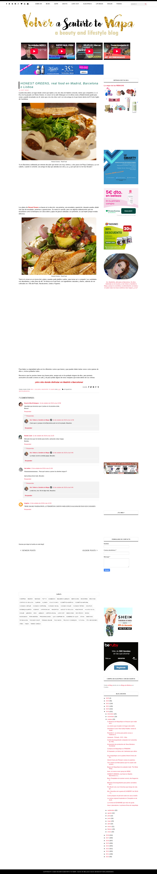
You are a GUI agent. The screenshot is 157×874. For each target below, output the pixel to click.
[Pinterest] (12, 4)
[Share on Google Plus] (96, 387)
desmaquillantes (25, 609)
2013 (107, 848)
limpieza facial (51, 613)
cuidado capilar (25, 606)
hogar (22, 613)
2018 (107, 835)
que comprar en (58, 616)
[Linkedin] (25, 4)
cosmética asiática (66, 602)
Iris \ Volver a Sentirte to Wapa (39, 420)
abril (109, 824)
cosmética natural (81, 602)
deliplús (89, 606)
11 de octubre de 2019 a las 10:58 (50, 403)
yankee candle (36, 624)
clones (44, 602)
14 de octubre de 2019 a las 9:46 (63, 453)
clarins (37, 602)
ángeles (26, 503)
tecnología (24, 620)
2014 (107, 846)
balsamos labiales (63, 599)
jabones (29, 613)
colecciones (53, 602)
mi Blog (110, 685)
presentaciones (45, 616)
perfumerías (33, 616)
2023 (107, 701)
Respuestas (30, 416)
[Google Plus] (18, 4)
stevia (82, 616)
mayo (109, 821)
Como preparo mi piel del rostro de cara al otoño (122, 796)
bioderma (84, 599)
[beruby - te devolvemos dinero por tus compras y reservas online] (121, 670)
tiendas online (47, 620)
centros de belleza (26, 602)
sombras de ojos (72, 616)
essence (36, 609)
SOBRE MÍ (38, 4)
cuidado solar (66, 606)
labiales (41, 613)
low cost (61, 613)
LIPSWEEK (99, 4)
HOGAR (109, 4)
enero (109, 832)
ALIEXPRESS (87, 4)
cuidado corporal (39, 606)
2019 (107, 711)
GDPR (56, 4)
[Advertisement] (59, 188)
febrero (109, 829)
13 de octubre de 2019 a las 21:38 (42, 468)
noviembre (110, 716)
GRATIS (64, 4)
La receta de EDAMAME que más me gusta (120, 802)
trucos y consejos (70, 620)
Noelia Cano (28, 436)
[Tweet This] (91, 387)
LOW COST (75, 4)
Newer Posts (29, 550)
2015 (107, 843)
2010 (107, 856)
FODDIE (119, 4)
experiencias (45, 609)
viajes (27, 624)
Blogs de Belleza (126, 685)
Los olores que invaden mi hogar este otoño (121, 726)
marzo (109, 826)
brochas (92, 599)
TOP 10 (44, 599)
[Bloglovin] (22, 4)
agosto (109, 813)
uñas (21, 624)
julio (108, 816)
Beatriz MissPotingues (31, 403)
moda (87, 613)
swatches (89, 616)
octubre (110, 719)
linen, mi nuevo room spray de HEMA (118, 771)
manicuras (70, 613)
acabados (52, 599)
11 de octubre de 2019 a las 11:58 (63, 420)
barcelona (75, 599)
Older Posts (89, 550)
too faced (57, 620)
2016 (107, 840)
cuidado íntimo (78, 606)
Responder (27, 411)
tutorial (82, 620)
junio (109, 818)
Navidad (37, 599)
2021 (107, 706)
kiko (35, 613)
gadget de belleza (67, 609)
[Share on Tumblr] (98, 387)
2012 (107, 851)
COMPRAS (23, 599)
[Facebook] (6, 4)
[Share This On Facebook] (89, 387)
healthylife (79, 609)
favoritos (55, 609)
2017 (107, 838)
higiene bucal (90, 609)
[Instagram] (15, 4)
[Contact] (28, 4)
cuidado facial (53, 606)
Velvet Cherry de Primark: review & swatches (121, 760)
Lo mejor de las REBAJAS (114, 85)
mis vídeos (79, 613)
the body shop (35, 620)
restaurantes (24, 391)
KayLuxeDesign (108, 871)
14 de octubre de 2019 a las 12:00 (40, 503)
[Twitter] (9, 4)
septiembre (111, 810)
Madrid (30, 599)
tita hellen (27, 468)
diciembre (110, 714)
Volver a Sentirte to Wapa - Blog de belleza (73, 871)
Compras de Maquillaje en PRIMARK (118, 749)
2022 (107, 703)
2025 (107, 698)
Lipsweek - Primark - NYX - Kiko (117, 737)
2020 (107, 709)
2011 (107, 854)
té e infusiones (92, 620)
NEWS (48, 4)
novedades (23, 616)
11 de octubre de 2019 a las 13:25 (43, 436)
